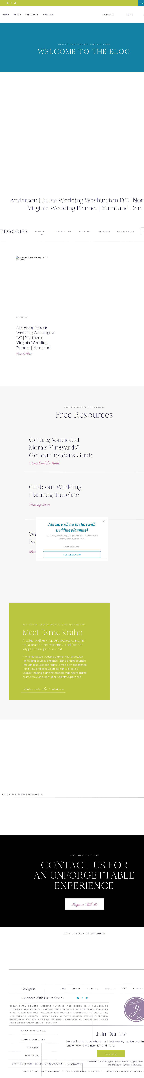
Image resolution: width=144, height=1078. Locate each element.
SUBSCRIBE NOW (72, 554)
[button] (72, 527)
